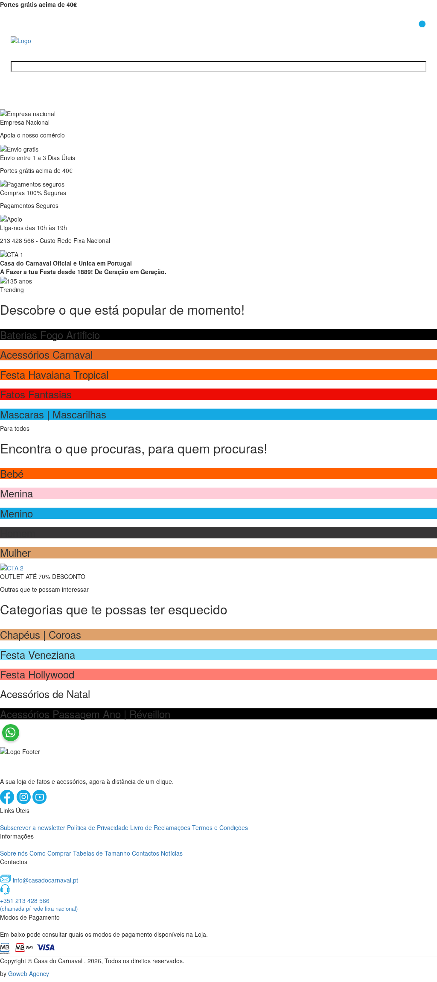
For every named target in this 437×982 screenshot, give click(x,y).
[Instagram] (24, 802)
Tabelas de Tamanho (101, 853)
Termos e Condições (220, 827)
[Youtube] (39, 802)
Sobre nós (14, 853)
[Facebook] (8, 802)
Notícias (172, 853)
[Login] (399, 33)
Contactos (145, 853)
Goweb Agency (28, 973)
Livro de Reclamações (160, 827)
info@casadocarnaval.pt (45, 880)
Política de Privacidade (97, 827)
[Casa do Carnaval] (45, 39)
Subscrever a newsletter (32, 827)
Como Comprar (50, 853)
